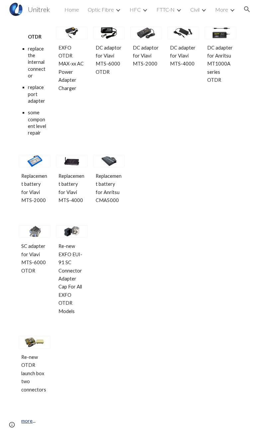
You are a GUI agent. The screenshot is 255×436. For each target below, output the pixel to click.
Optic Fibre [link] (101, 9)
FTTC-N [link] (165, 9)
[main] (34, 83)
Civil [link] (195, 9)
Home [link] (71, 9)
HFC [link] (135, 9)
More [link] (221, 9)
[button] (247, 9)
